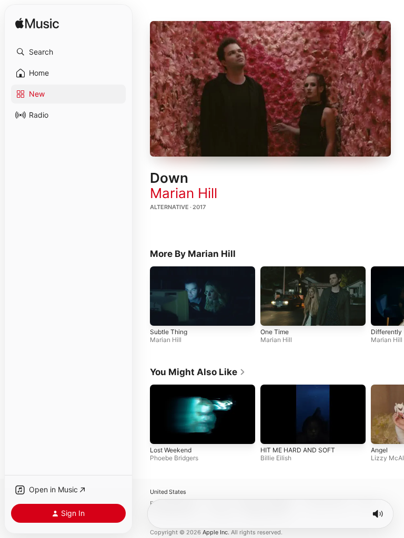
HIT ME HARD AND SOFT (297, 450)
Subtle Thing (168, 331)
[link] (198, 372)
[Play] (270, 89)
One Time (274, 331)
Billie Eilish (275, 458)
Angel (379, 450)
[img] (37, 24)
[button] (68, 52)
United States (168, 492)
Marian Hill (183, 193)
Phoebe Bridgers (174, 458)
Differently (386, 331)
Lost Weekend (170, 450)
